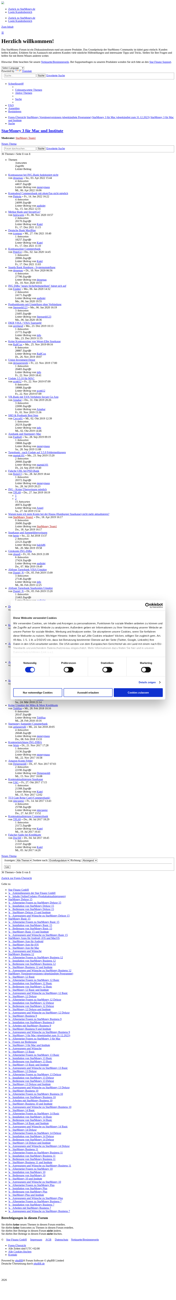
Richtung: (76, 860)
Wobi (16, 745)
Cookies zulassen (138, 692)
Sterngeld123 (20, 307)
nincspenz (18, 800)
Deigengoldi (19, 763)
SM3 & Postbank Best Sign (23, 415)
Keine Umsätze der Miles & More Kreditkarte (33, 705)
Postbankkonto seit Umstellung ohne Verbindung (34, 304)
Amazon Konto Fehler (20, 760)
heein (16, 535)
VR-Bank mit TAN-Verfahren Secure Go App (33, 396)
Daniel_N (18, 572)
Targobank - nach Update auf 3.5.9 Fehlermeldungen (37, 452)
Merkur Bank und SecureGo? (24, 211)
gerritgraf (18, 325)
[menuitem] (28, 89)
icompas (17, 233)
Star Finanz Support (160, 61)
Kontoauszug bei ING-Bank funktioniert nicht (33, 174)
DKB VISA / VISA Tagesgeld (24, 322)
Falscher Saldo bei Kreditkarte (24, 834)
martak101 (19, 455)
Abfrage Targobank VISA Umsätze (27, 569)
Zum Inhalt (7, 26)
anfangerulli (19, 726)
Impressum (36, 1239)
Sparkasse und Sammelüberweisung (27, 532)
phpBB (19, 1260)
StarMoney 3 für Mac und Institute (32, 130)
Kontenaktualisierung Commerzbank (28, 816)
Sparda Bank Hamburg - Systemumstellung (31, 267)
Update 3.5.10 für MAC (21, 378)
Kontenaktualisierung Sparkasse (25, 779)
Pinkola (17, 196)
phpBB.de (39, 1263)
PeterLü (17, 251)
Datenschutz (61, 1239)
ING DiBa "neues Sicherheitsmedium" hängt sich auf (37, 285)
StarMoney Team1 (26, 138)
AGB (48, 1239)
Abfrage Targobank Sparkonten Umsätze (30, 588)
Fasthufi (17, 437)
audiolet (41, 205)
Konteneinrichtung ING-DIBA (25, 742)
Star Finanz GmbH (16, 1239)
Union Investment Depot (21, 359)
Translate (27, 71)
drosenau (18, 177)
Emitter (17, 288)
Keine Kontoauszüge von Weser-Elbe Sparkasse (34, 341)
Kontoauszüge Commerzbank (24, 248)
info (39, 335)
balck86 (41, 544)
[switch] (69, 669)
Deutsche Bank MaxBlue (22, 230)
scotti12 (17, 381)
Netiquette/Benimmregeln (55, 61)
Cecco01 (18, 418)
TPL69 (17, 492)
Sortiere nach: (41, 860)
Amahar (17, 399)
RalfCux (17, 344)
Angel (40, 507)
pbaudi (16, 554)
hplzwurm (18, 214)
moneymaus (43, 187)
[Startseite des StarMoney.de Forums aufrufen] (2, 3)
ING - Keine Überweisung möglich (27, 489)
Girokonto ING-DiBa (20, 551)
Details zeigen (147, 682)
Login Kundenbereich (20, 12)
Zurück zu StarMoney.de (21, 9)
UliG (16, 782)
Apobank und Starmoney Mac (24, 433)
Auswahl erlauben (88, 692)
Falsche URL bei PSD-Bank (23, 470)
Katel (40, 224)
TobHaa (17, 708)
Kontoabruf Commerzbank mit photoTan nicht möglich (38, 193)
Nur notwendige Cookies (38, 692)
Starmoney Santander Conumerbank (28, 723)
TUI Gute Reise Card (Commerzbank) (29, 797)
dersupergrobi (20, 362)
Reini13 (17, 474)
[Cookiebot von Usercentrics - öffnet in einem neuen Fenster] (148, 605)
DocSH (17, 837)
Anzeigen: (10, 860)
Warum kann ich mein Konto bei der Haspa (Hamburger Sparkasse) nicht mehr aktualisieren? (58, 514)
